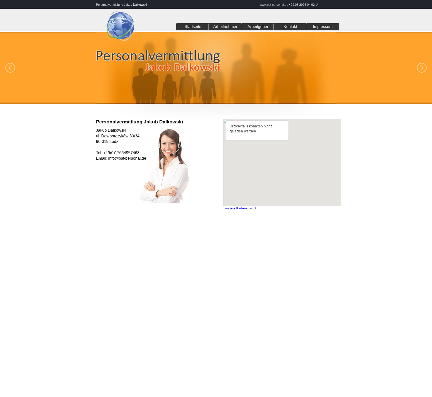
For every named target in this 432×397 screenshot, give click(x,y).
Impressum (322, 26)
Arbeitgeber (258, 26)
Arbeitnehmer (225, 26)
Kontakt (290, 26)
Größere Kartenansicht (240, 208)
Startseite (192, 26)
